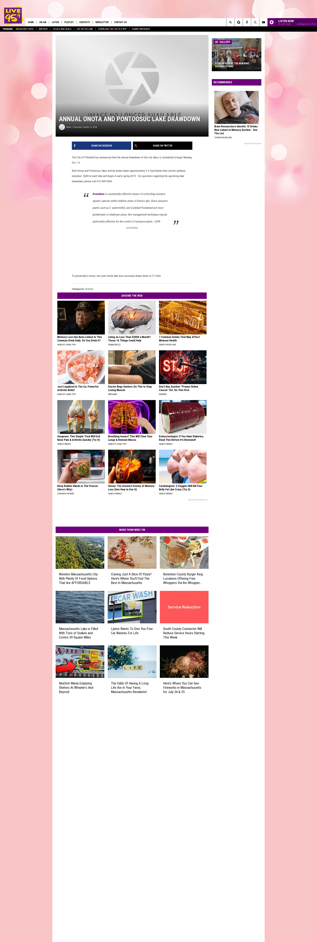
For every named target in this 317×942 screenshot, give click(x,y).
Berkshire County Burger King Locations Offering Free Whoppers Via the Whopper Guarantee (183, 578)
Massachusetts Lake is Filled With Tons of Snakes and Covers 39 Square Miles (78, 633)
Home (31, 22)
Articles (89, 289)
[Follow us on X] (255, 22)
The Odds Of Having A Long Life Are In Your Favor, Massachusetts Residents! (129, 687)
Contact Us (120, 22)
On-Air (42, 22)
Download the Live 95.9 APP (112, 29)
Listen (55, 22)
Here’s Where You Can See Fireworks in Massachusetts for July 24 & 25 (182, 687)
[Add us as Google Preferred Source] (239, 22)
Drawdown (98, 194)
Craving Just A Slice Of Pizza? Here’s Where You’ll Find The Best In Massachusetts (131, 578)
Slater (68, 127)
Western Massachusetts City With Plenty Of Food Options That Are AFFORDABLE (78, 578)
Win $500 (43, 29)
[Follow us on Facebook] (247, 22)
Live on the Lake (85, 29)
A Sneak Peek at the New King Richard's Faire (232, 65)
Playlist (69, 22)
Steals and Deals (62, 29)
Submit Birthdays (141, 29)
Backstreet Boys (25, 29)
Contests (84, 22)
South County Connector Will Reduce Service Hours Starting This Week (183, 633)
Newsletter (102, 22)
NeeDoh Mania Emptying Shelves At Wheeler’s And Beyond (76, 687)
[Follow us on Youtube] (263, 22)
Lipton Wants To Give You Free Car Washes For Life (132, 631)
